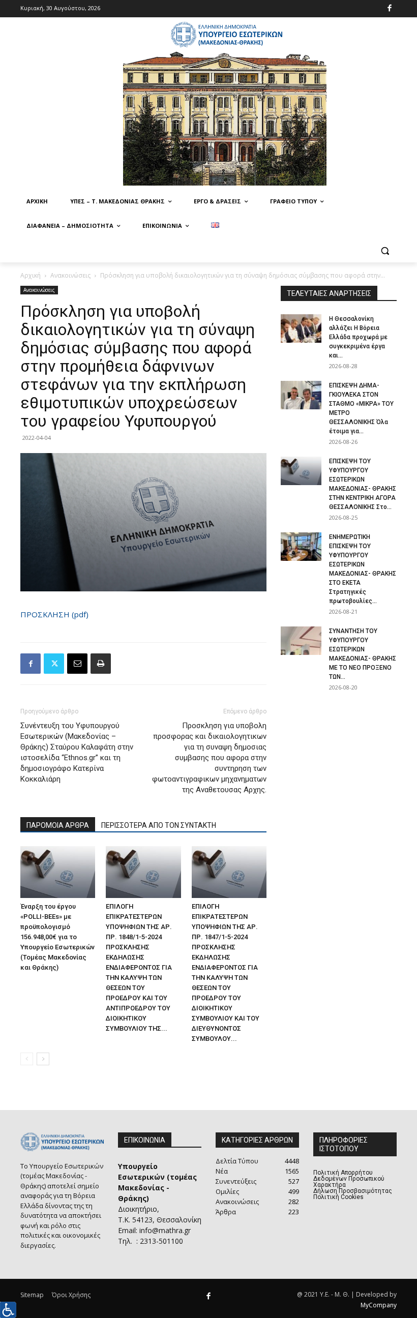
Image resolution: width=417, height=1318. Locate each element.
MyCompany (379, 1305)
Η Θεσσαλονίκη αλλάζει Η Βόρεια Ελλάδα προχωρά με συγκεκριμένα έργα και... (358, 337)
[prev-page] (26, 1059)
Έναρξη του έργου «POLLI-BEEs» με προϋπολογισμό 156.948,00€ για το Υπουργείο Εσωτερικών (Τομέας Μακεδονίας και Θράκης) (57, 937)
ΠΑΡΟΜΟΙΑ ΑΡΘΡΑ (57, 825)
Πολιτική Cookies (338, 1197)
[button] (385, 250)
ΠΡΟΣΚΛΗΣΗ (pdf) (54, 614)
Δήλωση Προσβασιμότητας (352, 1190)
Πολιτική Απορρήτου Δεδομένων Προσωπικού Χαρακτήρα (348, 1178)
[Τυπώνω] (101, 663)
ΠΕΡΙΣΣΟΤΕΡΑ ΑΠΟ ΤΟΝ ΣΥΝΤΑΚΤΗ (158, 825)
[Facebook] (389, 9)
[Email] (77, 663)
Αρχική (30, 275)
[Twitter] (54, 663)
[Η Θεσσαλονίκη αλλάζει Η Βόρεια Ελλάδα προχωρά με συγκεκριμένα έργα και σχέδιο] (301, 328)
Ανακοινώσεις (70, 275)
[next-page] (43, 1059)
